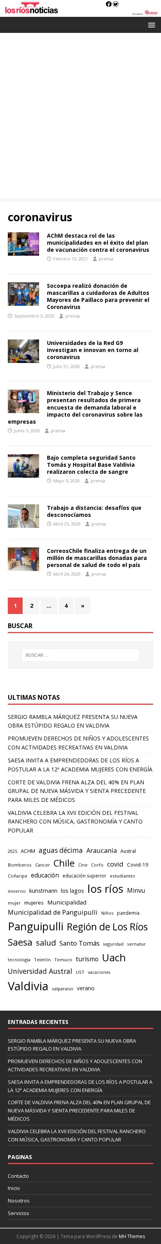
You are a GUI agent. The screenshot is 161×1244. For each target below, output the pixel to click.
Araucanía (101, 850)
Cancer (42, 865)
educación (45, 875)
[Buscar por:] (80, 655)
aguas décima (61, 850)
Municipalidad (66, 902)
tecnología (19, 959)
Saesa (20, 942)
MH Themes (132, 1236)
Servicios (18, 1213)
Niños (107, 913)
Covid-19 (137, 864)
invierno (17, 891)
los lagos (72, 890)
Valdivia (28, 986)
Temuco (63, 959)
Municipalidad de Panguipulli (53, 912)
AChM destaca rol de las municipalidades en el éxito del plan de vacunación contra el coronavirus (98, 242)
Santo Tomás (79, 943)
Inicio (14, 1188)
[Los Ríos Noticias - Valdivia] (80, 12)
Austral (128, 851)
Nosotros (19, 1200)
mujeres (34, 902)
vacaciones (99, 972)
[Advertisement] (80, 117)
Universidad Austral (40, 971)
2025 (12, 851)
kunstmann (43, 890)
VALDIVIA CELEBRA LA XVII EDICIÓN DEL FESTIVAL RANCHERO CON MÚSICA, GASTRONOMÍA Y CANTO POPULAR (75, 821)
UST (80, 972)
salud (46, 942)
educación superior (84, 875)
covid (115, 863)
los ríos (105, 888)
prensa (106, 259)
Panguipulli (35, 926)
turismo (87, 959)
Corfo (97, 865)
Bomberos (20, 865)
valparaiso (62, 988)
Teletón (42, 959)
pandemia (128, 913)
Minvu (136, 891)
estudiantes (122, 876)
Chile (64, 863)
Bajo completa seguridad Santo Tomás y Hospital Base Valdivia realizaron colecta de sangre (91, 464)
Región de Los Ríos (107, 926)
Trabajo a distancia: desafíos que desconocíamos (94, 511)
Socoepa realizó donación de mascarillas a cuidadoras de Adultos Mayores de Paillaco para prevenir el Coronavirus (98, 296)
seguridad (113, 944)
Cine (83, 865)
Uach (114, 957)
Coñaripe (17, 876)
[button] (150, 24)
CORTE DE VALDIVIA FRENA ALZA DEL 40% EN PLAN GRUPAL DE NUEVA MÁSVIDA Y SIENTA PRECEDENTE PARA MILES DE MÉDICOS (77, 790)
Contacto (18, 1175)
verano (86, 988)
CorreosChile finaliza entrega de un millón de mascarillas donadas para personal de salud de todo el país (97, 558)
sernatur (136, 944)
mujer (14, 903)
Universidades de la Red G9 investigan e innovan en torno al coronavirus (92, 350)
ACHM (28, 850)
